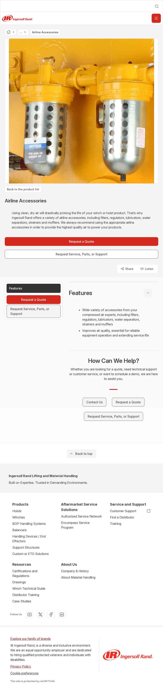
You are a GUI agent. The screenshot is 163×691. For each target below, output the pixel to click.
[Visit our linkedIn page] (62, 614)
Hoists (16, 511)
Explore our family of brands (30, 639)
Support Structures (26, 547)
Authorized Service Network (81, 516)
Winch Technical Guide (28, 588)
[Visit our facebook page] (51, 614)
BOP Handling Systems (29, 524)
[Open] (156, 18)
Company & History (75, 571)
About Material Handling (78, 577)
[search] (156, 6)
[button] (113, 293)
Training (115, 524)
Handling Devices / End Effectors (29, 538)
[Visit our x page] (40, 614)
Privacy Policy (20, 666)
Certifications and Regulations (24, 573)
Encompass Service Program (75, 525)
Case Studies (21, 601)
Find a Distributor (122, 517)
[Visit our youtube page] (29, 614)
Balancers (19, 530)
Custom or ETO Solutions (30, 554)
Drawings (19, 582)
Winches (18, 517)
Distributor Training (25, 595)
